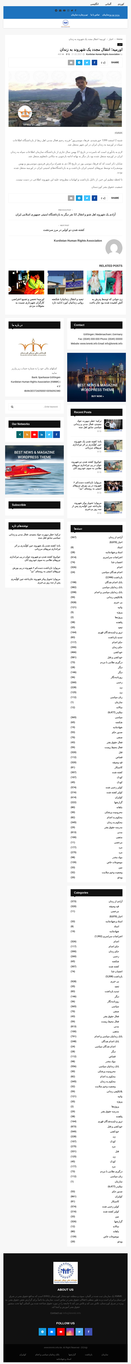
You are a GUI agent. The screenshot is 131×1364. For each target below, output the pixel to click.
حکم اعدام (117, 642)
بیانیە (120, 607)
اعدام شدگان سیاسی (112, 572)
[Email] (51, 1332)
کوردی (121, 4)
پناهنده (119, 622)
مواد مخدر (117, 857)
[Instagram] (70, 1332)
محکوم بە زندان (114, 822)
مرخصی (118, 842)
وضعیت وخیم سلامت (112, 872)
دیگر (120, 667)
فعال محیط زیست (113, 747)
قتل (120, 752)
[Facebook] (88, 1332)
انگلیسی (94, 4)
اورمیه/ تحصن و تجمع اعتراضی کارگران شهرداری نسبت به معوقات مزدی (28, 302)
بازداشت (118, 577)
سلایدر (119, 712)
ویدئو (120, 877)
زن (121, 687)
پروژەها (118, 617)
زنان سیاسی (116, 697)
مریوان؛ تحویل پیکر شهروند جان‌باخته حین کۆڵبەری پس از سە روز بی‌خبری (86, 506)
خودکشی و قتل (114, 657)
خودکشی (117, 652)
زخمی (119, 682)
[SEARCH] (12, 406)
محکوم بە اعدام (114, 817)
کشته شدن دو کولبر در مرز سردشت (63, 229)
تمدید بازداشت (115, 637)
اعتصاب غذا (116, 562)
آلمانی (108, 4)
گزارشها (118, 802)
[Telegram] (42, 1332)
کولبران (118, 797)
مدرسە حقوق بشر (113, 827)
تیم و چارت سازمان (79, 15)
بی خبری (118, 602)
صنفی (119, 737)
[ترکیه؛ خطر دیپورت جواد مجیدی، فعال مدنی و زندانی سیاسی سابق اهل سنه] (113, 425)
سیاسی (118, 717)
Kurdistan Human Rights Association (103, 54)
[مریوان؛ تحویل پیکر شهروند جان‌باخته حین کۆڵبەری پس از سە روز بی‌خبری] (113, 507)
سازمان (105, 15)
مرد (120, 847)
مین (120, 867)
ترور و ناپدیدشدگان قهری (110, 632)
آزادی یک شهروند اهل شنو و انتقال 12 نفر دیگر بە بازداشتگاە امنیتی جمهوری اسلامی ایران (65, 214)
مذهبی (119, 837)
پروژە (119, 612)
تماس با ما (95, 15)
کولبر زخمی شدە (114, 787)
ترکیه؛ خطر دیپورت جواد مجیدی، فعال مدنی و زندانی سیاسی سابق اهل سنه (87, 423)
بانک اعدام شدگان (113, 582)
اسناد (119, 547)
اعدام (119, 567)
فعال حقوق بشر (114, 742)
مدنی (119, 832)
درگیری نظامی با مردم (111, 662)
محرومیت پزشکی (113, 812)
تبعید (120, 627)
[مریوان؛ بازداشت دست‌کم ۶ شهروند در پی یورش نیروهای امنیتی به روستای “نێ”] (113, 487)
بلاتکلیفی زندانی (114, 597)
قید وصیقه (117, 762)
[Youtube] (61, 1332)
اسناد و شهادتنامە (114, 552)
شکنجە (118, 722)
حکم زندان (117, 647)
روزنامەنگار (116, 677)
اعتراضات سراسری (112, 557)
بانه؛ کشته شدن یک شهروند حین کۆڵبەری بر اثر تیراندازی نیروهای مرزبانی (87, 444)
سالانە (119, 707)
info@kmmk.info (72, 1313)
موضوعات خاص (114, 862)
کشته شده (117, 772)
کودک (119, 777)
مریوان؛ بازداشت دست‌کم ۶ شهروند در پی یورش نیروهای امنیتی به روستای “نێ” (87, 485)
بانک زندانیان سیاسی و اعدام (108, 592)
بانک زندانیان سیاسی (112, 587)
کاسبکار (118, 767)
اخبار (120, 44)
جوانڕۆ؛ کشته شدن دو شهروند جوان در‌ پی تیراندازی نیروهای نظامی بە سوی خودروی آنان (86, 464)
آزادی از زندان (115, 537)
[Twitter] (79, 1332)
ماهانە (119, 807)
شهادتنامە (117, 727)
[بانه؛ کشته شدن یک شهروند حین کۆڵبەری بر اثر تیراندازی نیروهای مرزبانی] (113, 446)
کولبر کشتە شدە (114, 792)
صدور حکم (117, 732)
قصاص (119, 757)
